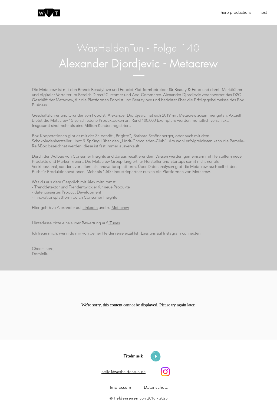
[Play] (155, 356)
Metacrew (120, 207)
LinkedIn (90, 207)
